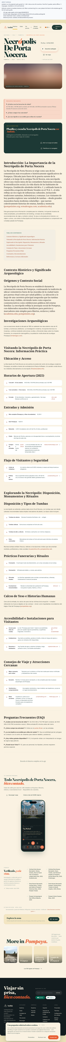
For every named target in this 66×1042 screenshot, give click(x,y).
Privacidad (57, 1008)
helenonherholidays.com (51, 444)
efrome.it (55, 586)
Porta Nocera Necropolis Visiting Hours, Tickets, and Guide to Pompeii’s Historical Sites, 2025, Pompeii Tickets (35, 887)
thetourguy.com (53, 696)
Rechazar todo (42, 1037)
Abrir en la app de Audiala (50, 142)
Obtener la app (58, 27)
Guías (21, 26)
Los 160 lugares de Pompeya (31, 968)
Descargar (22, 1020)
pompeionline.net (45, 549)
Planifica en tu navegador (50, 148)
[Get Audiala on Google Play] (51, 997)
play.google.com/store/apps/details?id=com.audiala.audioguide (28, 14)
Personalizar (31, 1037)
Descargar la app (13, 795)
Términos (56, 1010)
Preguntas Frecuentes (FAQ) (15, 251)
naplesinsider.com (53, 646)
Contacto (45, 1017)
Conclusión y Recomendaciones (16, 254)
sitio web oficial (54, 398)
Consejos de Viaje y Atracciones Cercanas (19, 248)
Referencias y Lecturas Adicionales (17, 257)
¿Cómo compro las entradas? (18, 113)
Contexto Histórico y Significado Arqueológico (21, 236)
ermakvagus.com (29, 206)
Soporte (45, 1008)
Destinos (15, 26)
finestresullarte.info (37, 369)
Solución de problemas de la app (46, 1012)
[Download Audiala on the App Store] (40, 997)
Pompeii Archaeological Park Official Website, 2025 (35, 898)
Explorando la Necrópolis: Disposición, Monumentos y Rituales (26, 242)
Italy (14, 35)
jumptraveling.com (53, 475)
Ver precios (27, 27)
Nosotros (33, 1008)
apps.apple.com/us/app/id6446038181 (18, 12)
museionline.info (34, 549)
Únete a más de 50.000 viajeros (32, 795)
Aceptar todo (53, 1037)
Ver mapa (48, 54)
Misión (32, 1015)
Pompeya (21, 35)
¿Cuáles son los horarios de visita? (19, 104)
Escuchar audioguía (50, 48)
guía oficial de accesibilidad (55, 629)
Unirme (58, 992)
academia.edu (44, 206)
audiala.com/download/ (22, 16)
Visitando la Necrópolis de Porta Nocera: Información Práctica (26, 239)
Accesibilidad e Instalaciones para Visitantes (20, 245)
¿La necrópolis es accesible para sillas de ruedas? (25, 117)
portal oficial (22, 445)
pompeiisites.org (12, 206)
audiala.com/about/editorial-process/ (23, 17)
